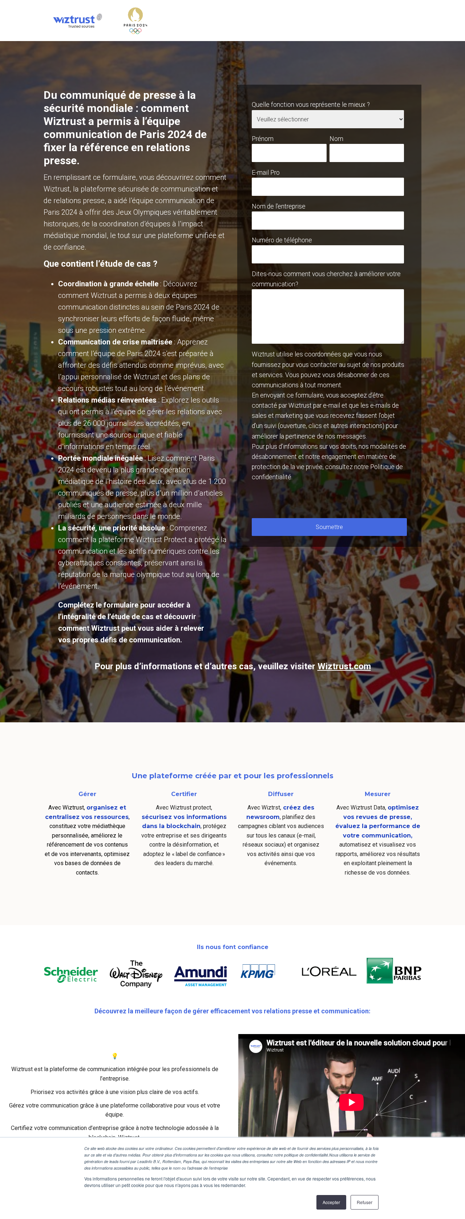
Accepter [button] (331, 1202)
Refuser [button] (364, 1202)
